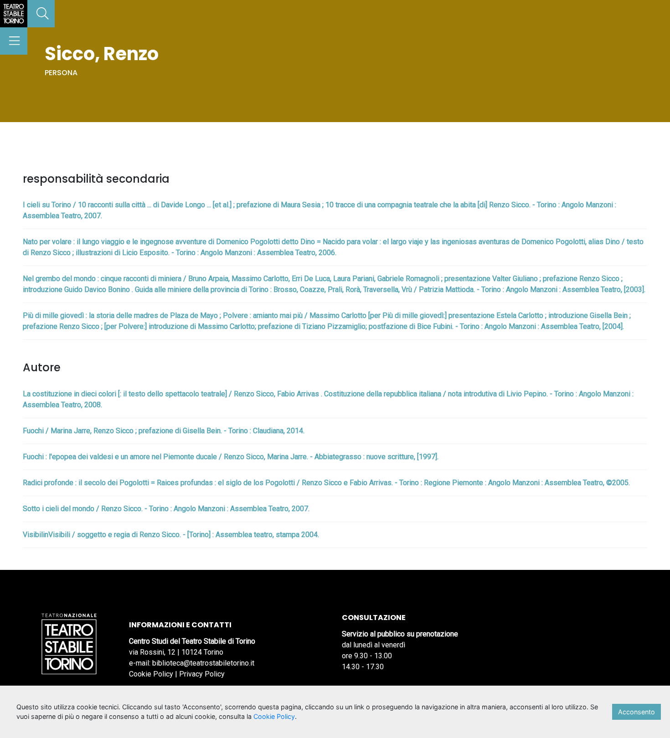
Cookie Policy (151, 674)
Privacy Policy (202, 674)
